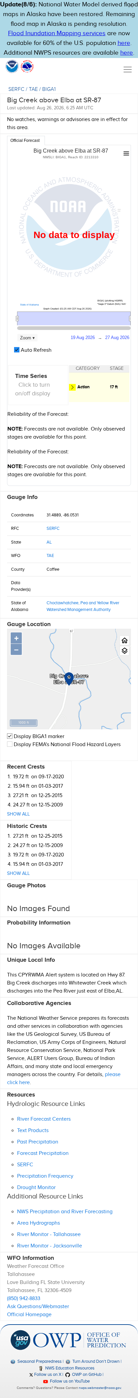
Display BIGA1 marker (38, 736)
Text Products (33, 1130)
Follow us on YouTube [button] (69, 1381)
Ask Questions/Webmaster (38, 1306)
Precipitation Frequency (45, 1176)
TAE (33, 89)
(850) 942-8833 (23, 1298)
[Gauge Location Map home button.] (124, 640)
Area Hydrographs (38, 1223)
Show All (18, 814)
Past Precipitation (37, 1142)
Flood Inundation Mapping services (57, 33)
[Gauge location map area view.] (124, 651)
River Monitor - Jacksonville (49, 1246)
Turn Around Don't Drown (95, 1361)
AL (49, 542)
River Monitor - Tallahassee (49, 1234)
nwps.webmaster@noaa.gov (100, 1388)
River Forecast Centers (44, 1119)
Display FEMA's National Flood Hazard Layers (66, 744)
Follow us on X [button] (47, 1374)
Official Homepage (29, 1314)
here (124, 43)
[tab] (26, 140)
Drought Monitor (36, 1187)
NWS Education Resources (69, 1368)
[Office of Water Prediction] (79, 1340)
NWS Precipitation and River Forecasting (65, 1212)
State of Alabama (29, 304)
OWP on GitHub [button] (86, 1374)
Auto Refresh (35, 350)
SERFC (16, 89)
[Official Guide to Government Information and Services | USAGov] (20, 1340)
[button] (130, 5)
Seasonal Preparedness (38, 1361)
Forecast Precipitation (43, 1153)
